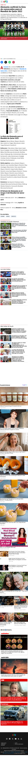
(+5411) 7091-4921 (10, 753)
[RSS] (18, 739)
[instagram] (6, 739)
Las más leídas (5, 269)
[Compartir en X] (5, 62)
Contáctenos (3, 744)
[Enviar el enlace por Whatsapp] (9, 62)
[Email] (13, 62)
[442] (14, 735)
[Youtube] (15, 739)
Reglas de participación (19, 744)
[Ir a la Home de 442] (5, 2)
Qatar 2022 (13, 216)
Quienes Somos (3, 743)
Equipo (16, 743)
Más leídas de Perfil (7, 326)
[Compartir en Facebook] (2, 62)
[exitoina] (14, 634)
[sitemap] (21, 739)
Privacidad (3, 745)
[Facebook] (9, 739)
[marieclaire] (14, 658)
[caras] (14, 680)
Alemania (6, 67)
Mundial (8, 216)
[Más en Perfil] (8, 630)
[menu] (2, 1)
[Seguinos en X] (12, 739)
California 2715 (7, 752)
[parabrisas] (14, 704)
